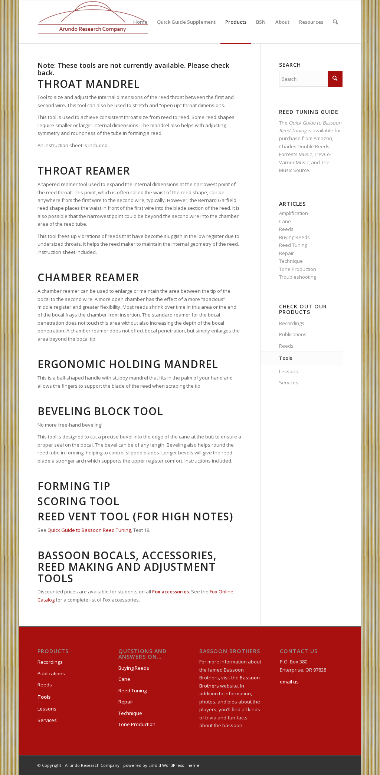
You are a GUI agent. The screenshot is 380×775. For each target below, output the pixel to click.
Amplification (293, 213)
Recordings (291, 323)
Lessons (288, 371)
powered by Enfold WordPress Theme (161, 765)
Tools (285, 358)
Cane (285, 221)
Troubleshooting (297, 277)
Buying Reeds (294, 237)
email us (289, 681)
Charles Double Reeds (304, 146)
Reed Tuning (293, 245)
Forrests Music (295, 154)
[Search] (335, 21)
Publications (293, 334)
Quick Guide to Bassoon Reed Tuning (89, 530)
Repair (286, 253)
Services (288, 382)
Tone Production (297, 269)
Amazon (323, 138)
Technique (291, 261)
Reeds (286, 229)
